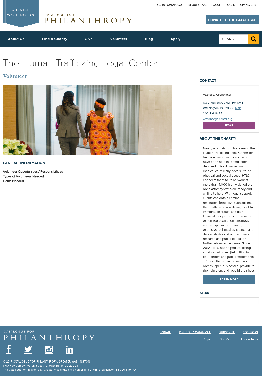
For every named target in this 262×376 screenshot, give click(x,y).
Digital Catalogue (169, 5)
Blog (149, 39)
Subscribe (227, 332)
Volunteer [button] (119, 39)
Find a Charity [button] (54, 39)
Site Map (225, 339)
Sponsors (250, 332)
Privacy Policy (249, 339)
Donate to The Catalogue (232, 20)
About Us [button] (16, 39)
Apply (176, 39)
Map (238, 108)
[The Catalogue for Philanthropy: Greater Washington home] (49, 335)
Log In (230, 5)
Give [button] (89, 39)
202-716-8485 (212, 113)
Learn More (229, 279)
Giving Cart (249, 5)
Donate (165, 332)
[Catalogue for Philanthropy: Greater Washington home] (67, 13)
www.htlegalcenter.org (217, 119)
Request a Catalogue (204, 5)
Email (229, 125)
